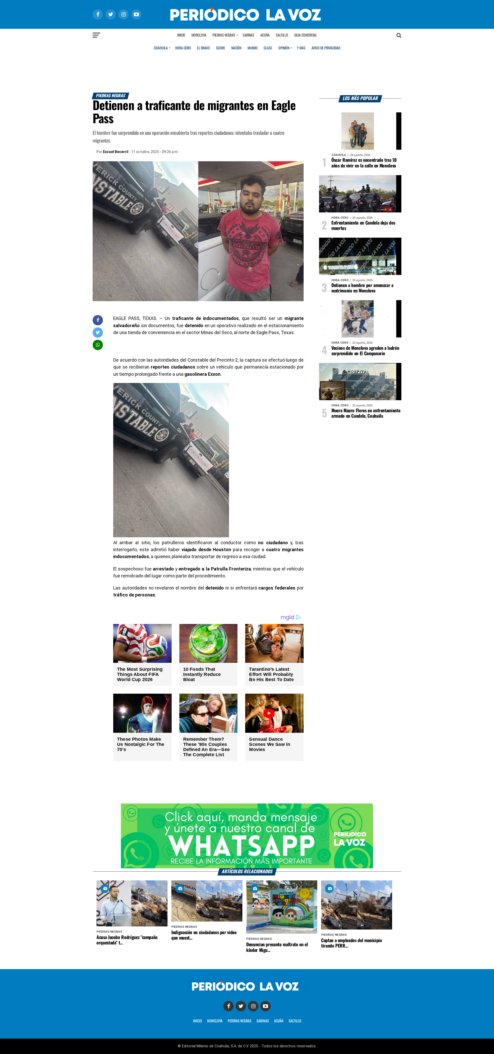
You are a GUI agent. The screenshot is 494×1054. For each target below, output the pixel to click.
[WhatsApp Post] (98, 344)
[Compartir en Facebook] (97, 320)
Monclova (198, 35)
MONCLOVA (215, 1021)
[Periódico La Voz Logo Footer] (247, 992)
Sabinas (248, 35)
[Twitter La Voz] (241, 1006)
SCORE (220, 48)
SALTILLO (295, 1021)
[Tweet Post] (98, 332)
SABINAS (263, 1021)
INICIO (197, 1021)
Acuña (265, 35)
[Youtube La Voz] (265, 1006)
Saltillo (282, 35)
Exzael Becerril (115, 152)
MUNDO (253, 48)
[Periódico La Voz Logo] (247, 23)
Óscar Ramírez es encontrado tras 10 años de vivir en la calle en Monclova (364, 163)
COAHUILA (161, 48)
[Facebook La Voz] (228, 1006)
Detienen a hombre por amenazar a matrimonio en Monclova (362, 288)
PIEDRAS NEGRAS (239, 1021)
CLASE (268, 48)
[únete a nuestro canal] (247, 835)
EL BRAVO (203, 48)
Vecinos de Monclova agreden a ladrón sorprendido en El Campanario (365, 351)
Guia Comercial (305, 35)
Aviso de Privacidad (326, 48)
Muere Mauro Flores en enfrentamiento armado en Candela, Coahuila (365, 413)
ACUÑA (279, 1021)
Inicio (181, 35)
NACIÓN (236, 48)
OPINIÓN (283, 48)
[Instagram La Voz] (253, 1006)
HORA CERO (183, 48)
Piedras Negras (224, 35)
